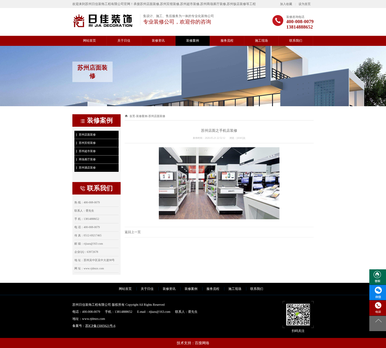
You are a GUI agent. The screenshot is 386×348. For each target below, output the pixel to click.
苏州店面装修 (87, 134)
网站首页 (125, 288)
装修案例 (141, 116)
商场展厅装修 (87, 159)
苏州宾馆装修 (87, 142)
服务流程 (212, 288)
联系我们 (256, 288)
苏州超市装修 (87, 151)
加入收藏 (286, 4)
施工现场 (234, 288)
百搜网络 (202, 343)
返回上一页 (133, 232)
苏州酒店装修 (87, 167)
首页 (132, 116)
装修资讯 (169, 288)
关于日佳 (147, 288)
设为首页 (305, 4)
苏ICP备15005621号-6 (100, 325)
